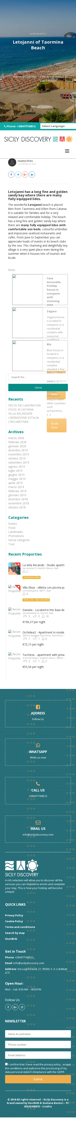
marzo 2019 (16, 487)
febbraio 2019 (17, 491)
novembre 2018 (18, 503)
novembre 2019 (18, 454)
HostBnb (11, 939)
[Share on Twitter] (18, 174)
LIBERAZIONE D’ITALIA (23, 418)
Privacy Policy (14, 915)
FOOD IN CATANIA (20, 409)
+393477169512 (26, 126)
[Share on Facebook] (11, 174)
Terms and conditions (20, 927)
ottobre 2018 (17, 507)
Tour (11, 544)
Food (11, 528)
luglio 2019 (15, 471)
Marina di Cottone (24, 77)
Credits (47, 1106)
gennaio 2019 (17, 495)
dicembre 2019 (18, 450)
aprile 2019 (15, 483)
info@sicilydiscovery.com (38, 834)
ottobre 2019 (17, 458)
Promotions (16, 536)
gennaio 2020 (17, 446)
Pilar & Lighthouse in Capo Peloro (53, 79)
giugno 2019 (16, 475)
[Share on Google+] (25, 174)
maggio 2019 (17, 479)
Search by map (15, 933)
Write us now (38, 757)
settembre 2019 (18, 462)
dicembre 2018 (18, 499)
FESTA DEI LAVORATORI (24, 405)
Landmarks (15, 532)
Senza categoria (18, 540)
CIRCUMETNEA (18, 422)
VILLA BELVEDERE (20, 413)
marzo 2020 (16, 438)
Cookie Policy (14, 921)
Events (12, 524)
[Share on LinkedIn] (32, 174)
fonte (11, 270)
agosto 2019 (16, 466)
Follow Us (38, 719)
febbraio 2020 (17, 442)
